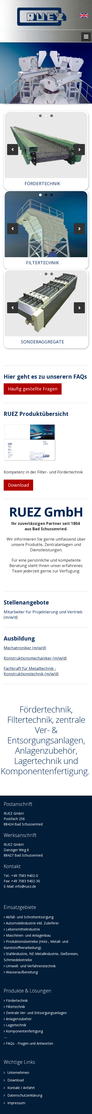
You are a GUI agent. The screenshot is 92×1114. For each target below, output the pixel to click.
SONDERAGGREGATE (42, 342)
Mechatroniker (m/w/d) (25, 648)
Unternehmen (17, 1072)
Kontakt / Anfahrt (20, 1087)
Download (18, 485)
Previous (12, 149)
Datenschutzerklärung (24, 1095)
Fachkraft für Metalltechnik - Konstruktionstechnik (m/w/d (30, 671)
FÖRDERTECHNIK (42, 183)
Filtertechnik (15, 1006)
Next (79, 149)
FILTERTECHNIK (42, 263)
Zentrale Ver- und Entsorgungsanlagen (36, 1012)
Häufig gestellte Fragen (32, 389)
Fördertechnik (17, 1000)
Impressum (15, 1103)
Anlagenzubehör (19, 1019)
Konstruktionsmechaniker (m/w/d (35, 658)
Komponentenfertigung (24, 1031)
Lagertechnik (16, 1025)
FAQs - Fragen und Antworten (29, 1043)
